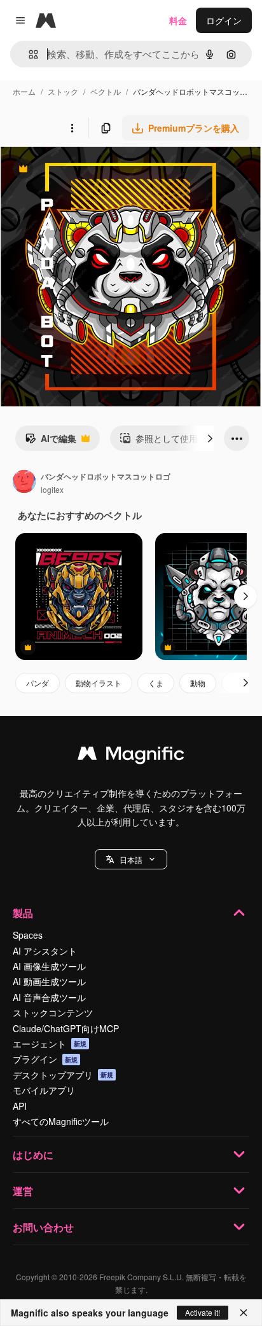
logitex (52, 489)
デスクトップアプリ (63, 1074)
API (20, 1106)
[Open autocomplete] (28, 54)
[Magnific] (131, 756)
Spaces (28, 935)
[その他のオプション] (72, 128)
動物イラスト (98, 682)
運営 (23, 1191)
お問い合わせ (43, 1227)
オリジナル (87, 170)
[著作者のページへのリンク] (24, 482)
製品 (23, 913)
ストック (63, 91)
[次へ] (209, 438)
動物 (197, 682)
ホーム (24, 91)
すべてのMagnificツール (61, 1121)
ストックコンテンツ (53, 1012)
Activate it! (202, 1312)
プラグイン (45, 1059)
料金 (178, 20)
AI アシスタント (45, 950)
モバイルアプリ (44, 1090)
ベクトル (105, 91)
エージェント (49, 1043)
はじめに (33, 1154)
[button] (131, 859)
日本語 (131, 859)
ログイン (224, 20)
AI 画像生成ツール (49, 966)
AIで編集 (50, 441)
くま (155, 682)
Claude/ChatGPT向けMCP (66, 1028)
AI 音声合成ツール (49, 997)
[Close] (243, 1312)
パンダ (37, 682)
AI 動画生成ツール (49, 981)
